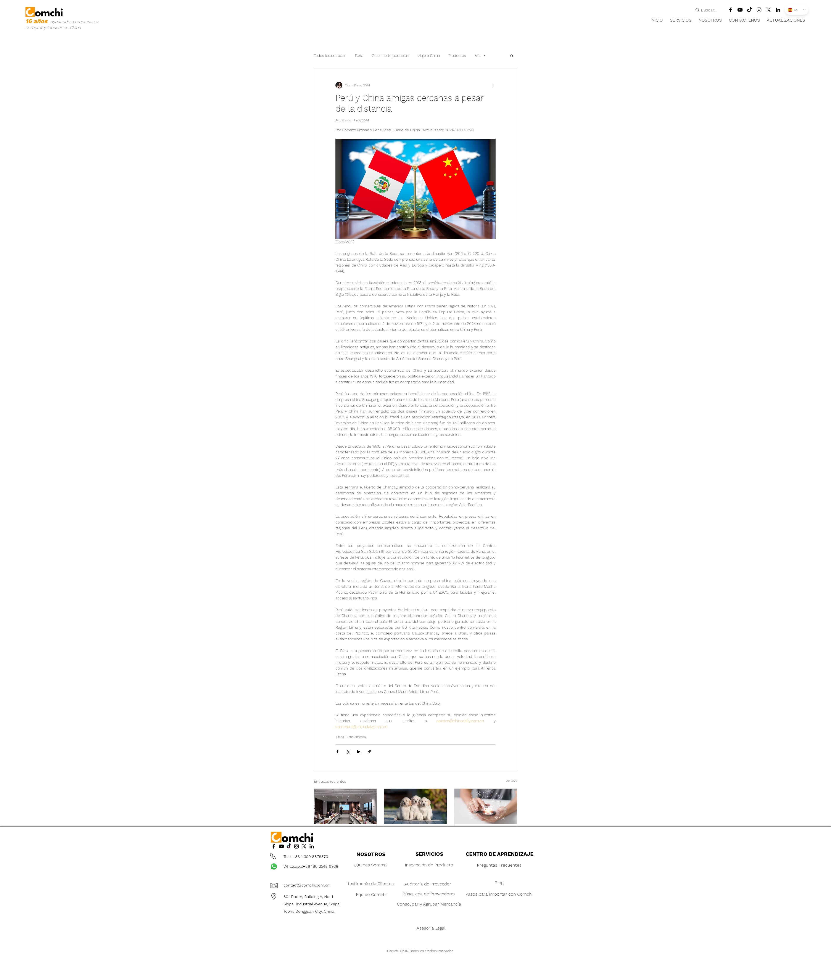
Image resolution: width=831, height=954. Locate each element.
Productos (457, 55)
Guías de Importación (390, 55)
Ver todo (511, 780)
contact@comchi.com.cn (306, 885)
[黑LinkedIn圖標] (778, 10)
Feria (359, 55)
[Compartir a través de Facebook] (337, 752)
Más (478, 55)
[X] (768, 10)
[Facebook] (730, 10)
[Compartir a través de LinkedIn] (359, 752)
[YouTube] (740, 10)
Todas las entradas (330, 55)
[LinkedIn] (759, 10)
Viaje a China (429, 55)
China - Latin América (351, 737)
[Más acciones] (493, 85)
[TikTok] (749, 10)
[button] (681, 20)
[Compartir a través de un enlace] (369, 752)
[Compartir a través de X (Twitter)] (348, 752)
